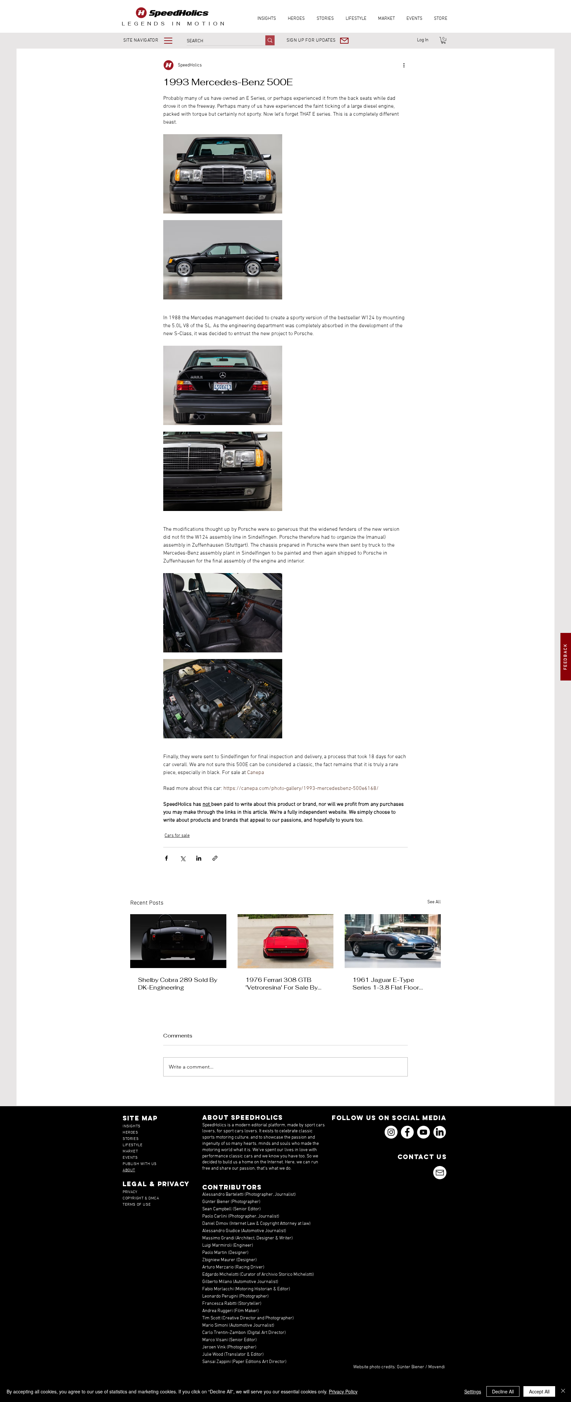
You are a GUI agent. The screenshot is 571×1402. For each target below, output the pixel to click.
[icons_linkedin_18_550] (439, 1132)
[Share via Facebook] (166, 858)
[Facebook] (407, 1132)
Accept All (539, 1391)
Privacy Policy (343, 1391)
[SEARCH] (270, 40)
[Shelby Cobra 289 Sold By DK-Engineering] (178, 941)
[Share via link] (215, 858)
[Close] (563, 1391)
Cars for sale (177, 835)
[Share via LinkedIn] (199, 858)
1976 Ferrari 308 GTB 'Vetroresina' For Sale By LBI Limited (282, 983)
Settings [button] (472, 1391)
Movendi (436, 1367)
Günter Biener (410, 1367)
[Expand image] (222, 174)
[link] (443, 40)
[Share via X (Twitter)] (182, 858)
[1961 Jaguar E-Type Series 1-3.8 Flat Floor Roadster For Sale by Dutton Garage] (393, 941)
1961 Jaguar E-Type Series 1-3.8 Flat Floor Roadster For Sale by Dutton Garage (386, 983)
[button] (152, 40)
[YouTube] (423, 1132)
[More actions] (404, 65)
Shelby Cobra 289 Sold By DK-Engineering (177, 983)
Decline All (503, 1391)
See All (434, 902)
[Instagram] (391, 1132)
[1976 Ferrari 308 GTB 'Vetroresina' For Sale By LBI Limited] (286, 941)
